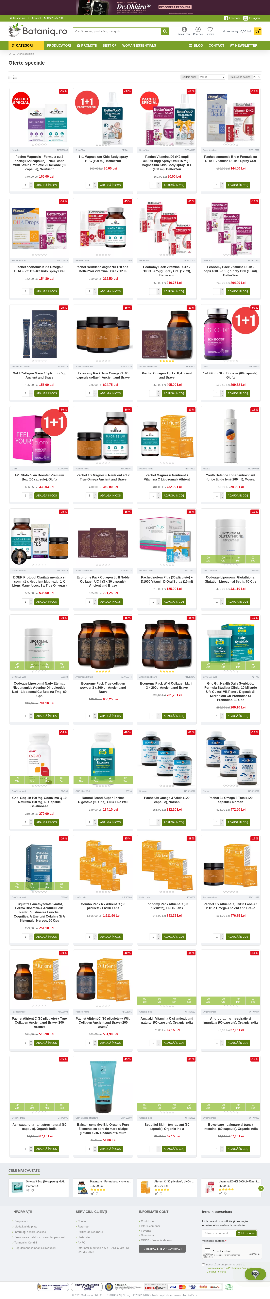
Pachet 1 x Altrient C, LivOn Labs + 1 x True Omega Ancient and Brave (231, 906)
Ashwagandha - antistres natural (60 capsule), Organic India (39, 1126)
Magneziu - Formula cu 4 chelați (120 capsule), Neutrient (110, 1181)
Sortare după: (189, 77)
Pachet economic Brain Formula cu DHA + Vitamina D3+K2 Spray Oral (230, 159)
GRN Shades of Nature (87, 1118)
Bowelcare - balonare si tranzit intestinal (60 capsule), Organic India (231, 1126)
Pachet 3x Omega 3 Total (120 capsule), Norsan (231, 800)
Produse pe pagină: (240, 77)
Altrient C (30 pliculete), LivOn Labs (175, 1181)
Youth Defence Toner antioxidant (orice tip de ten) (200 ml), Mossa (230, 477)
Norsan (142, 791)
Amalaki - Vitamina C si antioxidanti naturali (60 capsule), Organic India (167, 1020)
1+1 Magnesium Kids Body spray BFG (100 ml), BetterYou (103, 159)
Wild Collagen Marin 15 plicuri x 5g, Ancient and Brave (39, 375)
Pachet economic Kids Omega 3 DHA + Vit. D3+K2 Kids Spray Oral (39, 269)
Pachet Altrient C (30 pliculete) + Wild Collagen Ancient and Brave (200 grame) (103, 1023)
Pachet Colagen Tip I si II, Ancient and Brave (167, 375)
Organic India (145, 1012)
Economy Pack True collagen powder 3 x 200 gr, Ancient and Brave (103, 687)
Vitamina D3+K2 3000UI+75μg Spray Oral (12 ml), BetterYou (239, 1181)
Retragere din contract (164, 1248)
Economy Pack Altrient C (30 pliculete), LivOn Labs (166, 906)
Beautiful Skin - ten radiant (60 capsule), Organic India (166, 1126)
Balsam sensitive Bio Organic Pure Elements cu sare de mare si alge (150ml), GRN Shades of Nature (103, 1129)
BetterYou (80, 150)
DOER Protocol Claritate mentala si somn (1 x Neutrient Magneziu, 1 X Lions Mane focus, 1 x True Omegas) (39, 581)
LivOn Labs (81, 897)
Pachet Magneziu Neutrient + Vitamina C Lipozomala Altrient (167, 477)
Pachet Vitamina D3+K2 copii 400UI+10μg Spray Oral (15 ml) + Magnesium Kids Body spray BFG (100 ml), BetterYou (167, 163)
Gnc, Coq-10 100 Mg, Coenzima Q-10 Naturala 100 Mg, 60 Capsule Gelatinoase (39, 802)
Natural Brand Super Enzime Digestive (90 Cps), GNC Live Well (103, 800)
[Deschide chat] (255, 1274)
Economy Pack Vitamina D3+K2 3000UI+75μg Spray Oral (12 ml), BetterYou (167, 271)
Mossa (206, 468)
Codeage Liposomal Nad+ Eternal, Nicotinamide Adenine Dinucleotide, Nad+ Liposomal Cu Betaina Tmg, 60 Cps (39, 689)
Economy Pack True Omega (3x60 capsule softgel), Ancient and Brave (103, 375)
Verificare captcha (213, 1240)
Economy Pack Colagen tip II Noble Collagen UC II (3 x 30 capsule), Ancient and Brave (103, 581)
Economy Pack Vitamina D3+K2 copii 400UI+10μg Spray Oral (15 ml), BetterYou (231, 271)
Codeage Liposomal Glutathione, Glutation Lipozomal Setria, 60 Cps (230, 579)
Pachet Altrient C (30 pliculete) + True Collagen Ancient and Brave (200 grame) (39, 1023)
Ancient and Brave (20, 366)
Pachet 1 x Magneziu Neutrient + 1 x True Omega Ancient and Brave (103, 477)
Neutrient (16, 150)
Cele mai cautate (24, 1170)
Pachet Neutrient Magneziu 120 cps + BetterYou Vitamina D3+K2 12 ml (103, 269)
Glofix (206, 366)
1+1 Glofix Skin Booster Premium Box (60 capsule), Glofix (39, 477)
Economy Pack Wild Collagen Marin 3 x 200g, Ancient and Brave (167, 685)
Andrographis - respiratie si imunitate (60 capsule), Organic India (230, 1020)
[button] (9, 1188)
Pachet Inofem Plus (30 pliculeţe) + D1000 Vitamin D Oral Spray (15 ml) (167, 579)
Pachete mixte (210, 150)
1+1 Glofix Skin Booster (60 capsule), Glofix (230, 375)
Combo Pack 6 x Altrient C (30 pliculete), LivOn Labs (103, 906)
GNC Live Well (210, 570)
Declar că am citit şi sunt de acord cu (229, 1268)
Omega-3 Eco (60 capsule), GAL (45, 1181)
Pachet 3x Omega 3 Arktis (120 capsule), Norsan (167, 800)
